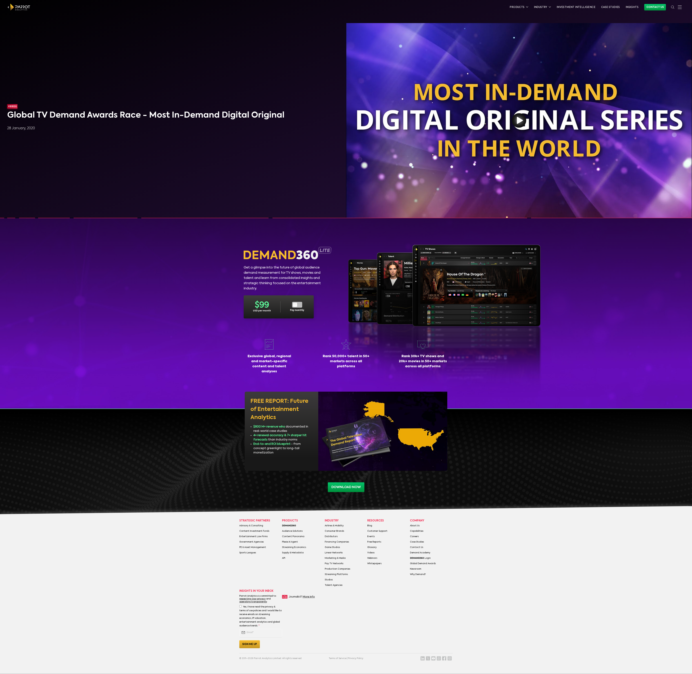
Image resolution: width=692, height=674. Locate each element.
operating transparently (253, 602)
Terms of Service (337, 658)
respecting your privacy (252, 599)
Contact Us (655, 7)
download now (346, 487)
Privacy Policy (355, 658)
